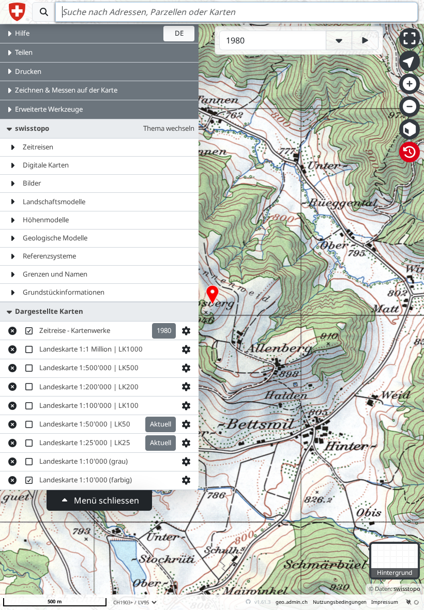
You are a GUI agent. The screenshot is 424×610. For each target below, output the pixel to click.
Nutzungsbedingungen (340, 602)
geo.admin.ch (292, 602)
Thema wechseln (168, 128)
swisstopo (406, 588)
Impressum (384, 602)
